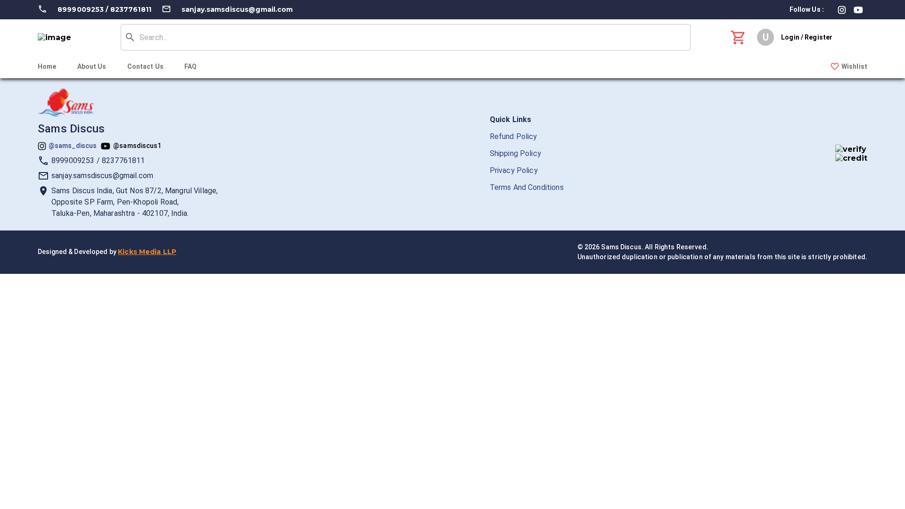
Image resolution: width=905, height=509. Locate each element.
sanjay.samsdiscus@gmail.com (237, 9)
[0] (738, 37)
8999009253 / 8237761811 (104, 9)
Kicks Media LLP (147, 251)
